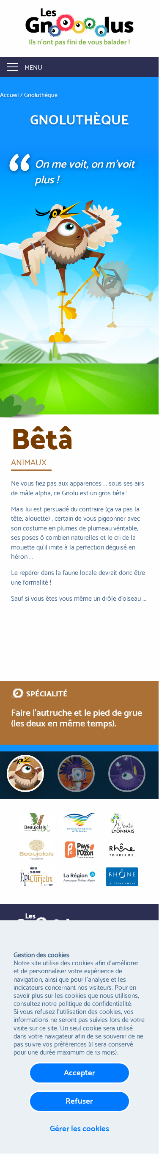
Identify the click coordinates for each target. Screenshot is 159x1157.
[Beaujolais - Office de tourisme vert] (36, 822)
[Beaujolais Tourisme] (36, 849)
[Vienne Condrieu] (36, 877)
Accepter (79, 1072)
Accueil (9, 95)
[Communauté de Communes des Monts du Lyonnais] (122, 822)
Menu (33, 66)
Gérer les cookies (79, 1128)
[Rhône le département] (122, 877)
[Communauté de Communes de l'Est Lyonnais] (79, 822)
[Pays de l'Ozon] (79, 849)
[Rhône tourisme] (122, 849)
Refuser (79, 1100)
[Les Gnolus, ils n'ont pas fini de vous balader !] (79, 27)
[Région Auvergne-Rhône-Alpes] (79, 877)
